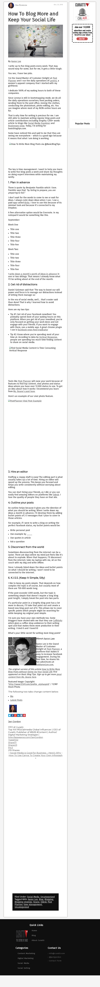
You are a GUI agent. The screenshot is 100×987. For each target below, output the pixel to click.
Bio (11, 696)
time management (33, 904)
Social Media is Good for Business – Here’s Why (35, 752)
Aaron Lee (16, 61)
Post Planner (53, 649)
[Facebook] (12, 717)
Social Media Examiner (39, 123)
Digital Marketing (26, 958)
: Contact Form (54, 961)
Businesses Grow (16, 126)
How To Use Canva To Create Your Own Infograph (36, 755)
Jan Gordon (14, 721)
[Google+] (15, 717)
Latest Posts (16, 700)
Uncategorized (47, 897)
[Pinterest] (24, 717)
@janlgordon (55, 957)
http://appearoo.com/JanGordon (25, 737)
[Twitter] (9, 717)
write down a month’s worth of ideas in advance (33, 274)
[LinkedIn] (18, 717)
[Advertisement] (82, 82)
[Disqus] (35, 792)
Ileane (36, 902)
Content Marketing (26, 953)
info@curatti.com (57, 953)
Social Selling (24, 968)
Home (34, 930)
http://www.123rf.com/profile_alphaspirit (29, 684)
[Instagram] (21, 717)
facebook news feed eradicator (33, 330)
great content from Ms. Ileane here (34, 675)
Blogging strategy (23, 902)
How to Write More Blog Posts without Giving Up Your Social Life (34, 670)
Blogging (49, 899)
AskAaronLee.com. (45, 664)
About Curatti (38, 940)
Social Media (33, 897)
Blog (41, 899)
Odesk (44, 902)
